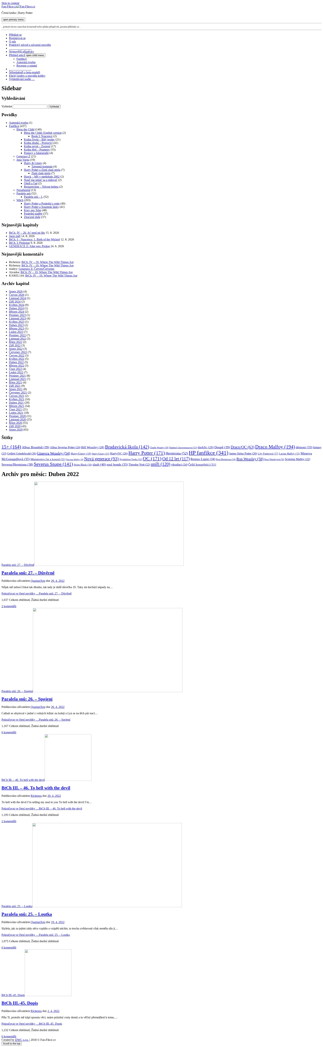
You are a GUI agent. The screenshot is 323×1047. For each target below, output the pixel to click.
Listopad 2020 (17, 419)
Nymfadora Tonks (130, 459)
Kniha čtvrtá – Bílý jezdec (39, 139)
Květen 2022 (16, 358)
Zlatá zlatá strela (40, 173)
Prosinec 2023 (17, 315)
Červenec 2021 (18, 392)
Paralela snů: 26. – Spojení (17, 691)
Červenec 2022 (18, 352)
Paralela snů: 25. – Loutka (16, 906)
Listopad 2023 (17, 318)
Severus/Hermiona (17, 464)
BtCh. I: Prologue (19, 242)
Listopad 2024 (17, 298)
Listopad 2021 (17, 379)
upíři (160, 464)
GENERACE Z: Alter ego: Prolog (29, 246)
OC (152, 458)
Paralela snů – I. (33, 196)
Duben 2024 (16, 308)
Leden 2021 (16, 412)
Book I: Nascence (42, 136)
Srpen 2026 (16, 291)
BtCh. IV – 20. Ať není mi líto (27, 232)
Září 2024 (15, 301)
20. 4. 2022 (54, 795)
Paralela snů (23, 193)
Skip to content (10, 3)
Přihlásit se (15, 34)
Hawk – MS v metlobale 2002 (42, 176)
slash (99, 464)
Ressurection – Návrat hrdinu (41, 186)
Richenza (36, 795)
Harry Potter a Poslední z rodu (42, 203)
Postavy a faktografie (36, 153)
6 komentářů (8, 732)
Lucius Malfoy (289, 453)
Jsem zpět (14, 236)
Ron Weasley (250, 459)
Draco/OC (242, 447)
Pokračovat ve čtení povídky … (36, 593)
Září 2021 (15, 385)
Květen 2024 (16, 305)
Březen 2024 (16, 311)
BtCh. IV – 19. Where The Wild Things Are (47, 262)
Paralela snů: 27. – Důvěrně (17, 564)
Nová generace (101, 458)
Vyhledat (6, 106)
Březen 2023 (16, 328)
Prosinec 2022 (17, 335)
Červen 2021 (16, 395)
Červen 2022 (16, 355)
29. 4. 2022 (57, 580)
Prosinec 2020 (17, 416)
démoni (304, 447)
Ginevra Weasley (53, 453)
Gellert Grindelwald (21, 453)
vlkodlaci (179, 464)
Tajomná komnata (42, 166)
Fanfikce (21, 58)
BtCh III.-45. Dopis (13, 995)
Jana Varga (22, 159)
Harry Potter (146, 453)
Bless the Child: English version (43, 132)
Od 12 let (176, 458)
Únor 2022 (15, 369)
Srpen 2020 (16, 429)
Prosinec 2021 (17, 375)
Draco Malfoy (275, 446)
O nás (12, 41)
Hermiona (177, 453)
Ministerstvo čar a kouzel (47, 459)
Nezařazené (23, 190)
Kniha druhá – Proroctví (38, 142)
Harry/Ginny (81, 453)
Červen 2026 (16, 294)
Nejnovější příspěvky (21, 51)
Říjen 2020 (15, 422)
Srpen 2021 (16, 389)
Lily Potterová (268, 453)
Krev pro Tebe (32, 210)
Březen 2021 (16, 406)
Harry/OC (119, 453)
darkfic (206, 447)
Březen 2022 (16, 365)
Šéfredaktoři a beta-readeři (24, 72)
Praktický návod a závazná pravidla (30, 44)
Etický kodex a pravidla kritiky (27, 75)
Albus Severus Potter (65, 447)
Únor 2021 (15, 409)
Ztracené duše (32, 217)
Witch (19, 200)
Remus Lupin (202, 459)
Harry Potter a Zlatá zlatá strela (42, 169)
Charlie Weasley (159, 447)
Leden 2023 (16, 331)
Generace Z (23, 156)
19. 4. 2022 (57, 922)
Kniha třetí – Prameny (37, 149)
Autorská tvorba (26, 62)
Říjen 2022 (15, 342)
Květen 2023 (16, 321)
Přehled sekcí (17, 55)
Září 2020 (15, 426)
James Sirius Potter (243, 453)
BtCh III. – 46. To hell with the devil (23, 779)
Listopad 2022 (17, 338)
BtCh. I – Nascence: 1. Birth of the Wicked (34, 239)
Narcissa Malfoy (74, 459)
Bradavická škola (127, 446)
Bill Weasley (92, 447)
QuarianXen (38, 580)
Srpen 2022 (16, 348)
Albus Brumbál (35, 447)
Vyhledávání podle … (22, 79)
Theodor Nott (139, 464)
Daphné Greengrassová (183, 447)
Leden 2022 (16, 372)
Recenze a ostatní (26, 65)
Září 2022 (15, 345)
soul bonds (117, 464)
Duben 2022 (16, 362)
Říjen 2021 (15, 382)
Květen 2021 (16, 399)
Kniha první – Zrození (37, 146)
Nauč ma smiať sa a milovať (40, 180)
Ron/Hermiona (226, 459)
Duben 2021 (16, 402)
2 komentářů (8, 606)
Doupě (222, 447)
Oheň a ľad (30, 183)
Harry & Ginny (33, 163)
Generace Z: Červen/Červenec (37, 268)
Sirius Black (83, 464)
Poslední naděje (33, 213)
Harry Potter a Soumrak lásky (41, 206)
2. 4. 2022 (53, 1011)
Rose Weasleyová (274, 459)
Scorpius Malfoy (297, 459)
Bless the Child (25, 129)
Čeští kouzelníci (202, 464)
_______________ (20, 48)
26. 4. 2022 (57, 706)
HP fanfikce (208, 453)
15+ (11, 446)
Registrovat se (17, 38)
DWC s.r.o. (22, 1039)
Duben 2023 (16, 325)
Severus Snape (53, 464)
